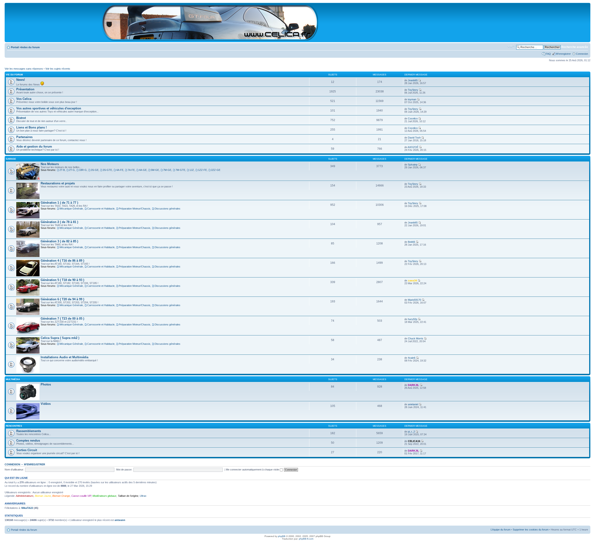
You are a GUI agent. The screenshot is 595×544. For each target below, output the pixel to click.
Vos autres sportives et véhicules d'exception (48, 108)
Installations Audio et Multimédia (64, 357)
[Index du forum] (210, 38)
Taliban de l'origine (128, 495)
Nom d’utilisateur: (14, 469)
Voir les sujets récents (57, 68)
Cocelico (413, 118)
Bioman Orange (61, 495)
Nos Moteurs (50, 164)
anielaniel (413, 404)
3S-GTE (107, 170)
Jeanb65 (413, 80)
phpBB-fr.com (306, 538)
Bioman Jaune (43, 495)
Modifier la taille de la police (511, 46)
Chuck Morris (415, 338)
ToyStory (413, 89)
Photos (46, 384)
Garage (11, 159)
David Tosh (414, 137)
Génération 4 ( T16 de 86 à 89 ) (62, 260)
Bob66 (411, 241)
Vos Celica (23, 99)
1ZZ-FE (202, 170)
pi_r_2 (411, 431)
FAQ (548, 53)
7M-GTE (180, 170)
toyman (412, 99)
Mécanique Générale (71, 208)
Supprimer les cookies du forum (531, 529)
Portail (15, 47)
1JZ (191, 170)
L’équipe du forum (500, 529)
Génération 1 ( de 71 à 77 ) (59, 202)
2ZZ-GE (215, 170)
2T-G (72, 170)
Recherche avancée (574, 47)
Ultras (143, 495)
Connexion (582, 53)
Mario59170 (414, 299)
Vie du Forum (14, 74)
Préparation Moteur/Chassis (134, 208)
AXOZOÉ (413, 147)
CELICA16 (414, 441)
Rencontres (14, 426)
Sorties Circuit (26, 450)
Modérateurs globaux (104, 495)
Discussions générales (167, 208)
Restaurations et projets (58, 183)
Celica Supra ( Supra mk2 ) (60, 338)
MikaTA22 (27, 508)
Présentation (25, 89)
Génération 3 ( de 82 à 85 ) (59, 241)
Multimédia (13, 379)
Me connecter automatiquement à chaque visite (253, 469)
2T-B (62, 170)
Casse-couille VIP (81, 495)
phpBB (281, 536)
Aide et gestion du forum (34, 146)
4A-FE (119, 170)
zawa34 (412, 280)
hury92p (412, 319)
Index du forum (30, 47)
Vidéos (46, 403)
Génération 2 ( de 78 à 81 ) (59, 222)
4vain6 (411, 357)
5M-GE (155, 170)
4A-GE (143, 170)
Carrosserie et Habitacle (101, 208)
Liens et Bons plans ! (31, 127)
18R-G (83, 170)
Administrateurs (24, 495)
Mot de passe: (124, 469)
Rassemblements (28, 431)
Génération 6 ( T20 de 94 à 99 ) (62, 299)
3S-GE (95, 170)
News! (20, 79)
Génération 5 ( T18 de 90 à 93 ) (62, 280)
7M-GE (167, 170)
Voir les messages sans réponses (24, 68)
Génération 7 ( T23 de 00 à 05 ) (62, 318)
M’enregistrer (563, 53)
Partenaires (24, 137)
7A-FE (131, 170)
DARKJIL (413, 385)
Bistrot (21, 118)
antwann (120, 520)
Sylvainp (412, 164)
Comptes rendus (28, 440)
